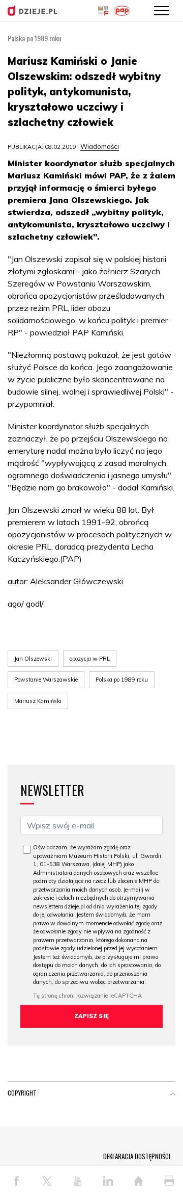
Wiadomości (99, 146)
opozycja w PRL (90, 658)
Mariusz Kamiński (38, 701)
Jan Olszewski (33, 658)
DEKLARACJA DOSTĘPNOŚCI (136, 1156)
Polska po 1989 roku (122, 679)
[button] (172, 1095)
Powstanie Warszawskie (46, 679)
